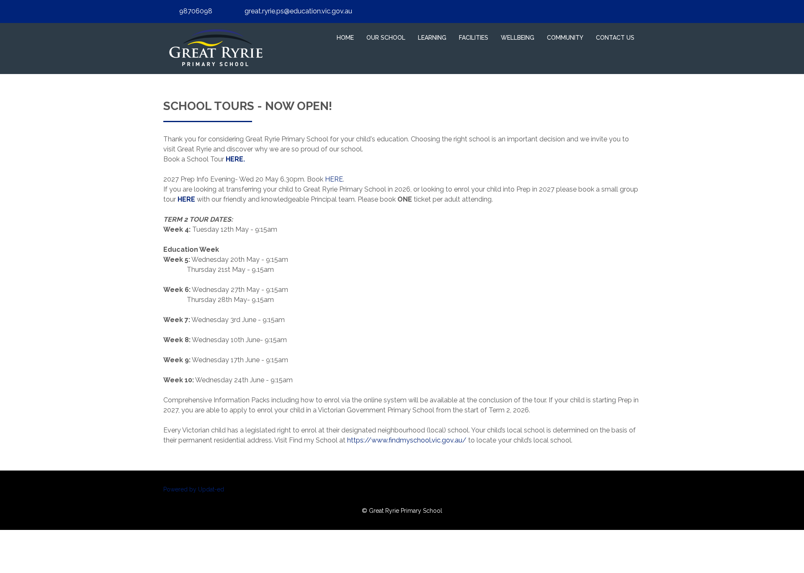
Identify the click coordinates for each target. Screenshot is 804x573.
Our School (385, 37)
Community (565, 37)
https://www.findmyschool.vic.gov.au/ (406, 440)
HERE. (234, 159)
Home (345, 37)
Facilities (473, 37)
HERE (334, 179)
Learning (432, 37)
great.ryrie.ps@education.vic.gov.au (298, 11)
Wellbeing (517, 37)
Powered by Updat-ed (193, 489)
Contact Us (615, 37)
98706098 (195, 11)
